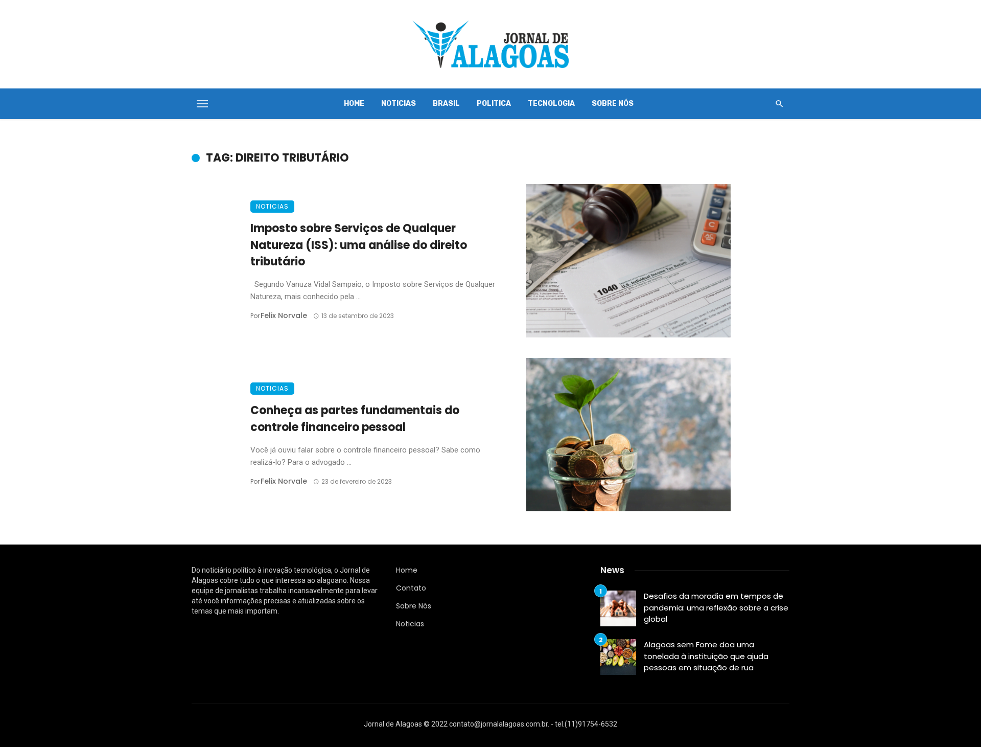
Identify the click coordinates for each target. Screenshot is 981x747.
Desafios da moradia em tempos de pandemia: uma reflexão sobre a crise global (716, 607)
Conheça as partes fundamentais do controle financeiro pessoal (354, 418)
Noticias (398, 103)
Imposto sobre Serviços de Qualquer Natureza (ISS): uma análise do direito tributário (358, 245)
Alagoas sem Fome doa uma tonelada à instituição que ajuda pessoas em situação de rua (706, 656)
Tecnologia (551, 103)
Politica (494, 103)
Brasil (446, 103)
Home (354, 103)
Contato (411, 588)
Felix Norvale (284, 315)
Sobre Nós (613, 103)
